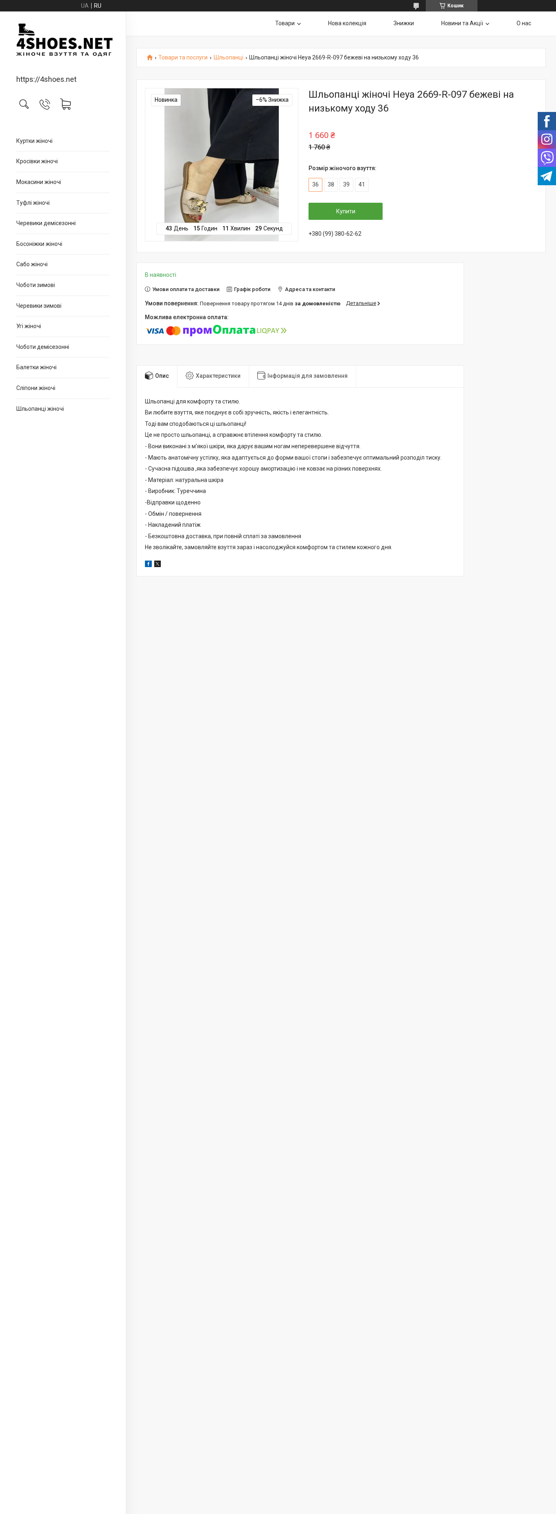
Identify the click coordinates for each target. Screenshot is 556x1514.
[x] (157, 565)
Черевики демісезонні (46, 223)
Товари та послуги (183, 58)
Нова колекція (347, 23)
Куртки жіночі (34, 141)
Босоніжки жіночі (39, 244)
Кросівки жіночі (37, 161)
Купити (345, 211)
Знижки (404, 23)
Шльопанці (228, 58)
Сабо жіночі (32, 264)
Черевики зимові (38, 305)
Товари (285, 23)
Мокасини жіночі (38, 182)
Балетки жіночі (36, 367)
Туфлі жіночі (33, 202)
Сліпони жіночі (35, 388)
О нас (524, 23)
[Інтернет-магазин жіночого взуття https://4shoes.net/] (62, 44)
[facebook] (148, 565)
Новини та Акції (462, 23)
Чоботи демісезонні (42, 347)
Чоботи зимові (35, 285)
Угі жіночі (28, 326)
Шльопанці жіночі (40, 408)
